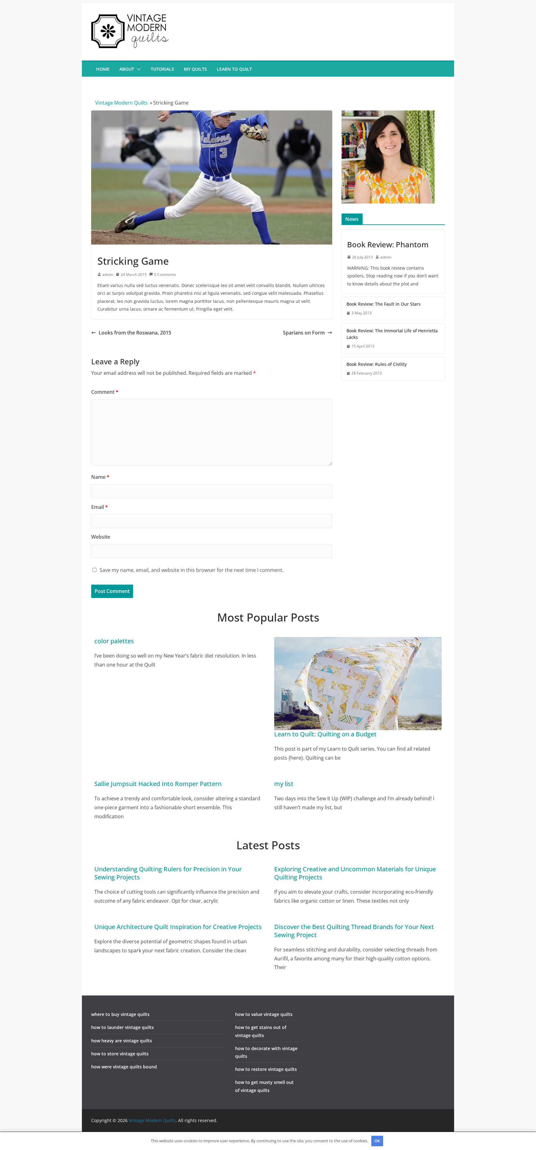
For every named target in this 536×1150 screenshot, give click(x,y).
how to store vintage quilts (120, 1054)
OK (377, 1140)
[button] (137, 69)
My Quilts (195, 69)
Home (102, 69)
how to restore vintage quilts (266, 1069)
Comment (104, 392)
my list (283, 783)
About (126, 69)
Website (100, 536)
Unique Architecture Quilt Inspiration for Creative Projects (178, 927)
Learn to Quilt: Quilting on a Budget (325, 734)
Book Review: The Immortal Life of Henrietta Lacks (392, 334)
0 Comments (165, 274)
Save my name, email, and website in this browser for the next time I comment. (192, 570)
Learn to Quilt (234, 69)
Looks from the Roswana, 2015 (135, 332)
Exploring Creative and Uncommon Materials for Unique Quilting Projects (355, 873)
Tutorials (162, 69)
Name (100, 477)
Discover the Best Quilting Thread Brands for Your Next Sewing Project (354, 931)
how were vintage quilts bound (124, 1067)
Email (99, 507)
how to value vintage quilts (264, 1014)
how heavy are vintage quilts (121, 1041)
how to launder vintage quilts (122, 1027)
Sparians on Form (304, 332)
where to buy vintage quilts (120, 1014)
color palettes (114, 641)
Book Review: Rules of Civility (376, 364)
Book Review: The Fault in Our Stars (383, 304)
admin (107, 274)
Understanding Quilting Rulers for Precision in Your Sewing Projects (168, 873)
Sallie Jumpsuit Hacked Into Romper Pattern (157, 783)
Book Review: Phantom (388, 244)
